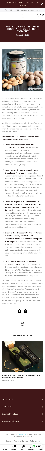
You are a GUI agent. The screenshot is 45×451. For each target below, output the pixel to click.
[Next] (41, 361)
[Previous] (4, 361)
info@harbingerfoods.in (31, 10)
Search (9, 441)
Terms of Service (21, 441)
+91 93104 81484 (13, 10)
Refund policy (35, 441)
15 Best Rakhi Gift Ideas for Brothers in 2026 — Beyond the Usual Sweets (21, 376)
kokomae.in (27, 437)
